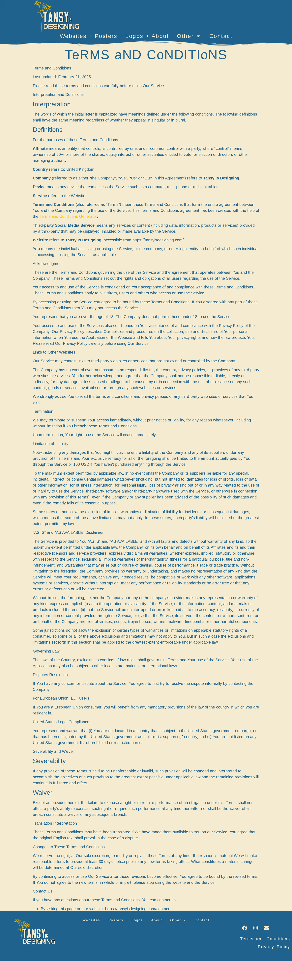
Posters (106, 36)
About (160, 36)
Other (185, 36)
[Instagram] (255, 928)
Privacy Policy (274, 947)
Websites (73, 36)
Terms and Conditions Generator (68, 216)
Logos (134, 36)
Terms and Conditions (265, 939)
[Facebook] (244, 928)
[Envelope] (266, 928)
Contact (220, 36)
